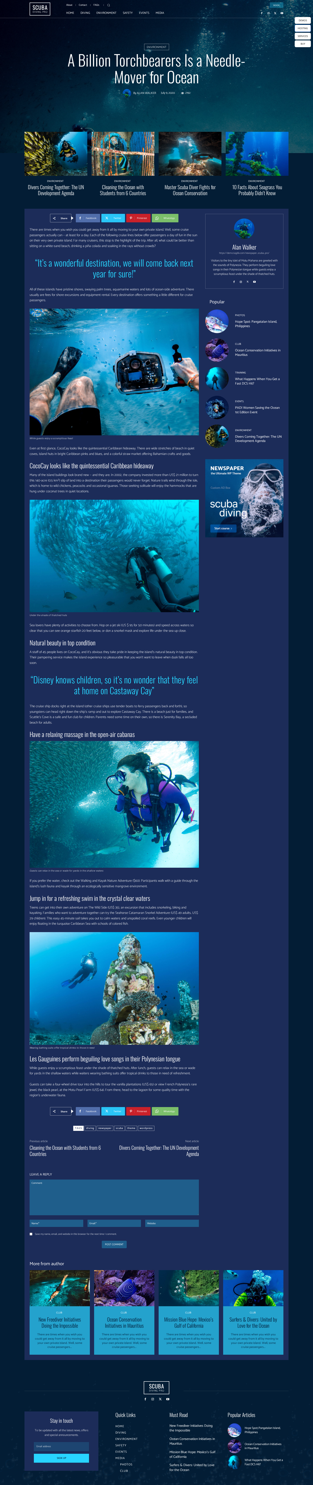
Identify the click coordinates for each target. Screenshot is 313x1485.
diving (90, 1128)
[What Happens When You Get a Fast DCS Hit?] (217, 378)
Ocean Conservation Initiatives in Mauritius (257, 353)
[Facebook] (262, 13)
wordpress (146, 1128)
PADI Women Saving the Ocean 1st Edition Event (257, 410)
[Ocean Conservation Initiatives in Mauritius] (217, 350)
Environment (157, 47)
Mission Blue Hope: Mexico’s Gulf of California (188, 1322)
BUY (303, 43)
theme (131, 1128)
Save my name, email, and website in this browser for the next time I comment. (76, 1234)
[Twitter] (275, 13)
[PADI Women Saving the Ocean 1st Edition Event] (217, 407)
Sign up (61, 1458)
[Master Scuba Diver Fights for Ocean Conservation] (190, 154)
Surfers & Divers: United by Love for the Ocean (253, 1322)
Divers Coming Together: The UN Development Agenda (56, 190)
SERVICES (303, 36)
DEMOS (303, 20)
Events (239, 401)
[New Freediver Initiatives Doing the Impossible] (60, 1288)
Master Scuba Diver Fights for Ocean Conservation (190, 190)
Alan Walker (146, 93)
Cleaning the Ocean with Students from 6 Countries (123, 190)
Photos (240, 315)
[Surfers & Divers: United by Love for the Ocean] (253, 1288)
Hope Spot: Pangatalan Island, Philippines (256, 324)
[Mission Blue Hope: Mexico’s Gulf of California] (189, 1288)
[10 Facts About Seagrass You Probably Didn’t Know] (257, 154)
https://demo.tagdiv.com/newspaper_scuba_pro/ (244, 253)
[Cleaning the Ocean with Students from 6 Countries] (123, 154)
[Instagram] (268, 13)
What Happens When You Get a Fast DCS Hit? (257, 381)
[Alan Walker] (128, 93)
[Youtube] (282, 13)
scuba (119, 1128)
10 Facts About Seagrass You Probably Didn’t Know (257, 190)
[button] (109, 5)
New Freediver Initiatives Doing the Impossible (60, 1322)
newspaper (105, 1128)
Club (238, 344)
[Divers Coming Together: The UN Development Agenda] (55, 154)
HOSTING (303, 28)
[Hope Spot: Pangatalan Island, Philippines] (217, 321)
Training (240, 373)
